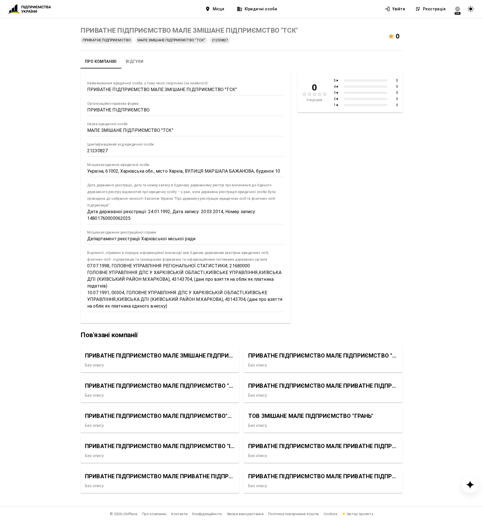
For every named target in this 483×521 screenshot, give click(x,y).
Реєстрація (434, 9)
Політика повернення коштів (293, 514)
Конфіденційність (207, 514)
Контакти (179, 514)
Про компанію (154, 514)
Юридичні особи (261, 9)
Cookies (330, 514)
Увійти (398, 9)
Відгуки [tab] (135, 61)
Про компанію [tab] (101, 61)
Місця (218, 9)
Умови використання (245, 514)
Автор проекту (360, 514)
